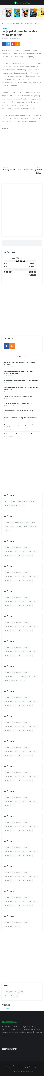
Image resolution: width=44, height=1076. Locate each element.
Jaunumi (9, 1066)
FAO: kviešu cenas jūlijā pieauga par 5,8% (18, 404)
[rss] (12, 346)
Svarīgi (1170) (19, 992)
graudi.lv (6, 38)
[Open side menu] (3, 3)
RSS (3, 1008)
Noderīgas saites (30, 1066)
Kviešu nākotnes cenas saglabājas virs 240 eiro (20, 418)
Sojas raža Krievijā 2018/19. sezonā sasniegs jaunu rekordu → (33, 172)
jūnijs (19, 501)
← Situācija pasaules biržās (11, 170)
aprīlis (32, 501)
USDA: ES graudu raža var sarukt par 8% (18, 396)
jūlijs (14, 501)
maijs (26, 501)
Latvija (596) (8, 992)
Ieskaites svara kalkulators (14, 1068)
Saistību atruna (18, 1066)
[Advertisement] (22, 148)
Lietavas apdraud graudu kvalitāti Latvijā (19, 411)
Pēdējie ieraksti (22, 356)
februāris (14, 505)
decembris (8, 522)
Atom (7, 1008)
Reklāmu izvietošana (31, 1068)
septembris (17, 522)
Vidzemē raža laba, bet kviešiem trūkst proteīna (21, 380)
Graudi (4, 28)
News (7, 23)
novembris (17, 547)
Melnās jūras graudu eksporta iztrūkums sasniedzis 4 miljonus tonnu (18, 372)
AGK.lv (31, 1071)
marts (6, 505)
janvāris (22, 505)
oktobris (26, 547)
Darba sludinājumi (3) (11, 996)
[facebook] (6, 346)
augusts (7, 501)
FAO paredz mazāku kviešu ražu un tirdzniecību (21, 434)
